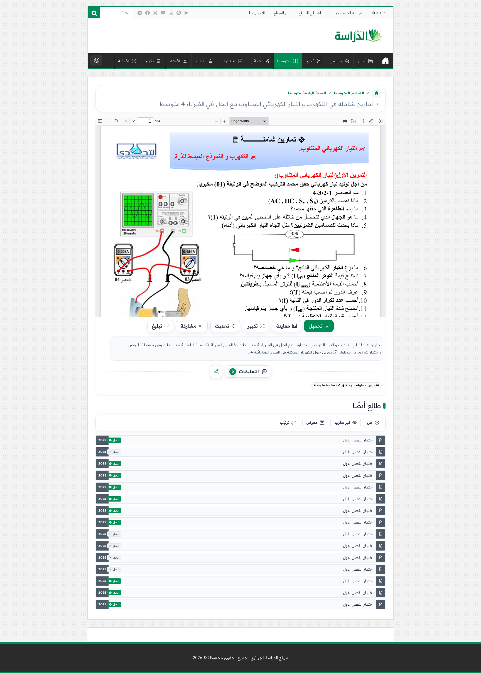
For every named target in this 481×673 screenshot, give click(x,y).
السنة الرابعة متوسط (307, 92)
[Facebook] (147, 12)
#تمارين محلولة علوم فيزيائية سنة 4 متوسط (346, 385)
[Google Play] (186, 12)
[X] (155, 12)
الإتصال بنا (257, 13)
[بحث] (94, 12)
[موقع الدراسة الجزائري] (358, 35)
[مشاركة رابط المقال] (216, 371)
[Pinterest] (178, 12)
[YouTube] (163, 12)
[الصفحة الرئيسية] (376, 93)
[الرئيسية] (385, 61)
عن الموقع (281, 13)
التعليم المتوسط (349, 92)
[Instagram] (170, 12)
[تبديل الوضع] (96, 60)
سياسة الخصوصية (348, 13)
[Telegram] (139, 12)
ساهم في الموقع (312, 13)
